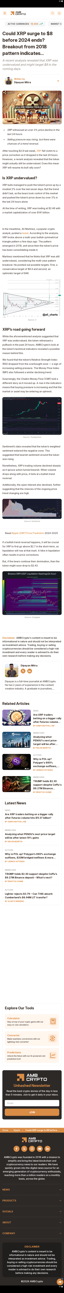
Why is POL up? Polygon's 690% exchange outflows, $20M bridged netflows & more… (47, 763)
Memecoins (38, 733)
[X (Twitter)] (23, 671)
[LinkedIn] (29, 671)
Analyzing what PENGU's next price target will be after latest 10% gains (45, 740)
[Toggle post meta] (58, 80)
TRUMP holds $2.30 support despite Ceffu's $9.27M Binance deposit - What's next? (47, 785)
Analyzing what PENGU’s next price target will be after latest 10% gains (30, 836)
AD (60, 1)
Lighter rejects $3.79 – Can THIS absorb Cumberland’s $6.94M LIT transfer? (29, 895)
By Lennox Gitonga (43, 770)
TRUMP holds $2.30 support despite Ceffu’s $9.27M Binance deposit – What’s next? (31, 875)
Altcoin (37, 755)
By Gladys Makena (14, 901)
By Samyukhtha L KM (43, 726)
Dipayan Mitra (22, 82)
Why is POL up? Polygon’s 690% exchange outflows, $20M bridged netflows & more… (30, 856)
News (36, 711)
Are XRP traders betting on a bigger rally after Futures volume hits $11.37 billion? (47, 718)
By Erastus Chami (42, 792)
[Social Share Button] (60, 1282)
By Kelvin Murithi (42, 748)
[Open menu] (4, 13)
